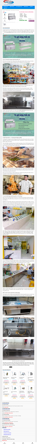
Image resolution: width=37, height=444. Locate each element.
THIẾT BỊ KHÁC (8, 10)
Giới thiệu (12, 6)
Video (32, 6)
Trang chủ (6, 6)
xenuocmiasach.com (9, 32)
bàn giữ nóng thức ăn (24, 201)
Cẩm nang (26, 6)
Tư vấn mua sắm (19, 6)
